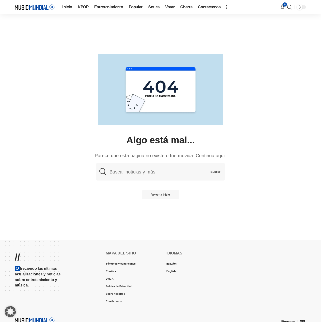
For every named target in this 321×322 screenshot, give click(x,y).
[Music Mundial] (35, 7)
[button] (226, 7)
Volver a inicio (160, 194)
